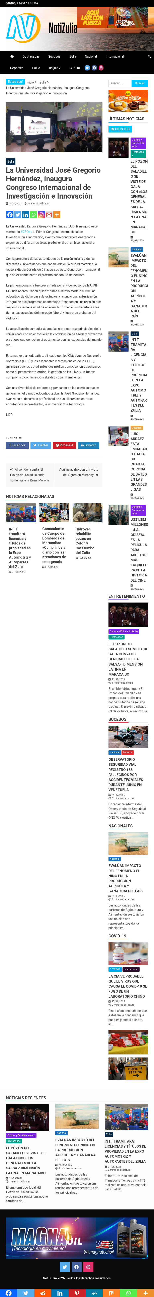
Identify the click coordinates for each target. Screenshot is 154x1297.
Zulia (72, 56)
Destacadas (31, 56)
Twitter (42, 445)
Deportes (16, 68)
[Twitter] (17, 214)
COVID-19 (117, 936)
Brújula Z (55, 68)
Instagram (88, 1267)
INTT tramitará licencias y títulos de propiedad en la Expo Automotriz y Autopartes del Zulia (20, 548)
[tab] (120, 129)
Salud (36, 68)
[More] (56, 214)
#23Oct (26, 232)
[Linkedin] (25, 214)
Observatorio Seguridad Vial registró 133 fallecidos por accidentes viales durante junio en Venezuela (125, 774)
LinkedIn (90, 445)
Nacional (91, 56)
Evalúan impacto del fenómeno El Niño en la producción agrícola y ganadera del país (139, 285)
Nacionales (120, 826)
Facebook (18, 445)
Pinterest (66, 445)
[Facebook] (9, 214)
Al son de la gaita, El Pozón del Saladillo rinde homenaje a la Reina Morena (29, 475)
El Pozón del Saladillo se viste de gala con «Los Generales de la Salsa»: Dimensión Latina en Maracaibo (139, 196)
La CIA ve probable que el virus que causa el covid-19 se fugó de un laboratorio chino (127, 986)
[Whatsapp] (33, 214)
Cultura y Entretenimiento (138, 143)
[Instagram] (41, 214)
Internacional (115, 56)
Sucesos (54, 56)
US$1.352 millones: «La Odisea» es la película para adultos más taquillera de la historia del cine (139, 549)
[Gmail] (49, 214)
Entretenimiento (126, 596)
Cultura (75, 68)
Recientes (120, 129)
